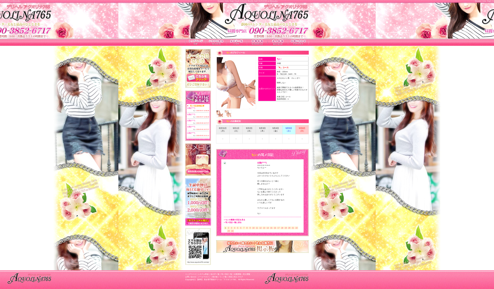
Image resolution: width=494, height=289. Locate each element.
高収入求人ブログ (235, 277)
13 (264, 228)
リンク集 (223, 277)
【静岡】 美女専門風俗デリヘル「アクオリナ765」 (217, 279)
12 (260, 228)
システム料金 (203, 274)
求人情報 (246, 274)
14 (268, 228)
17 (278, 228)
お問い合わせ (190, 277)
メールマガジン (204, 277)
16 (275, 228)
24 (232, 231)
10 (253, 228)
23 (229, 231)
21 (293, 228)
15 (271, 228)
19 (286, 228)
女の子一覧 (214, 274)
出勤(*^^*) (191, 108)
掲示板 (215, 277)
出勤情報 (237, 274)
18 (282, 228)
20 (289, 228)
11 (257, 228)
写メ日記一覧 (226, 274)
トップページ (190, 274)
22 (296, 228)
